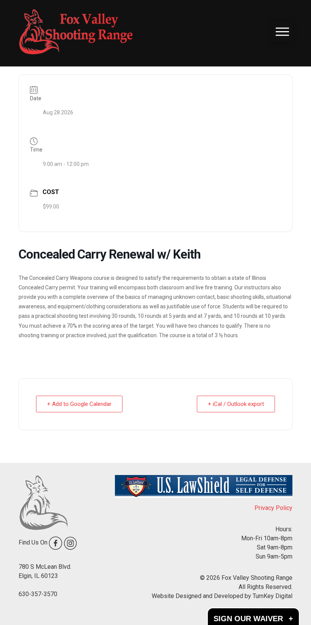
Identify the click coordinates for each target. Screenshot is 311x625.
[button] (282, 32)
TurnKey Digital (272, 596)
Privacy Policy (273, 507)
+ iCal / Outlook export (236, 404)
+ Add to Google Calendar (79, 404)
